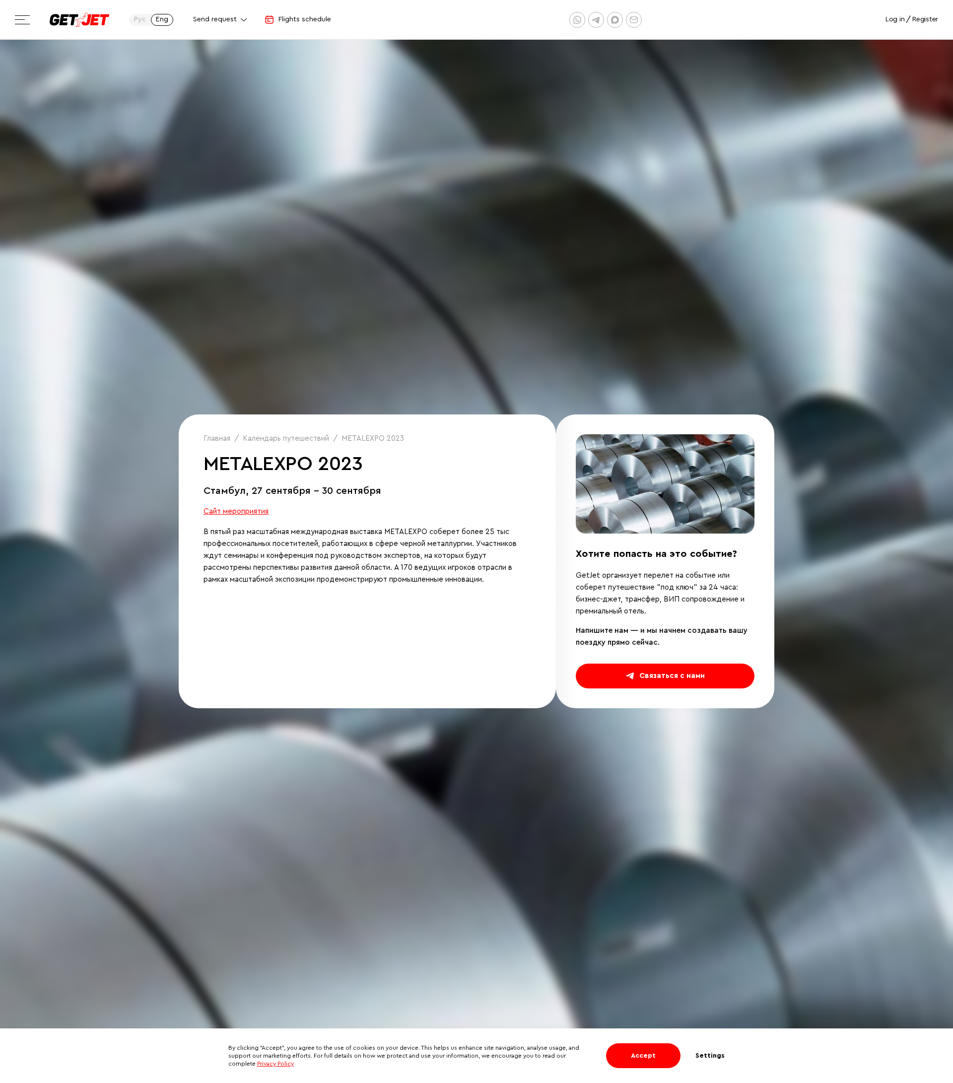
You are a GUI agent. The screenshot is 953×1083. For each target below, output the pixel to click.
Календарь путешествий (286, 438)
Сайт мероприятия (236, 511)
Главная (217, 438)
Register (925, 19)
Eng (162, 19)
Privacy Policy (275, 1064)
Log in (894, 19)
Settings (710, 1055)
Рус (140, 19)
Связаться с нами (672, 675)
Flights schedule (304, 19)
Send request (215, 19)
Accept (643, 1055)
